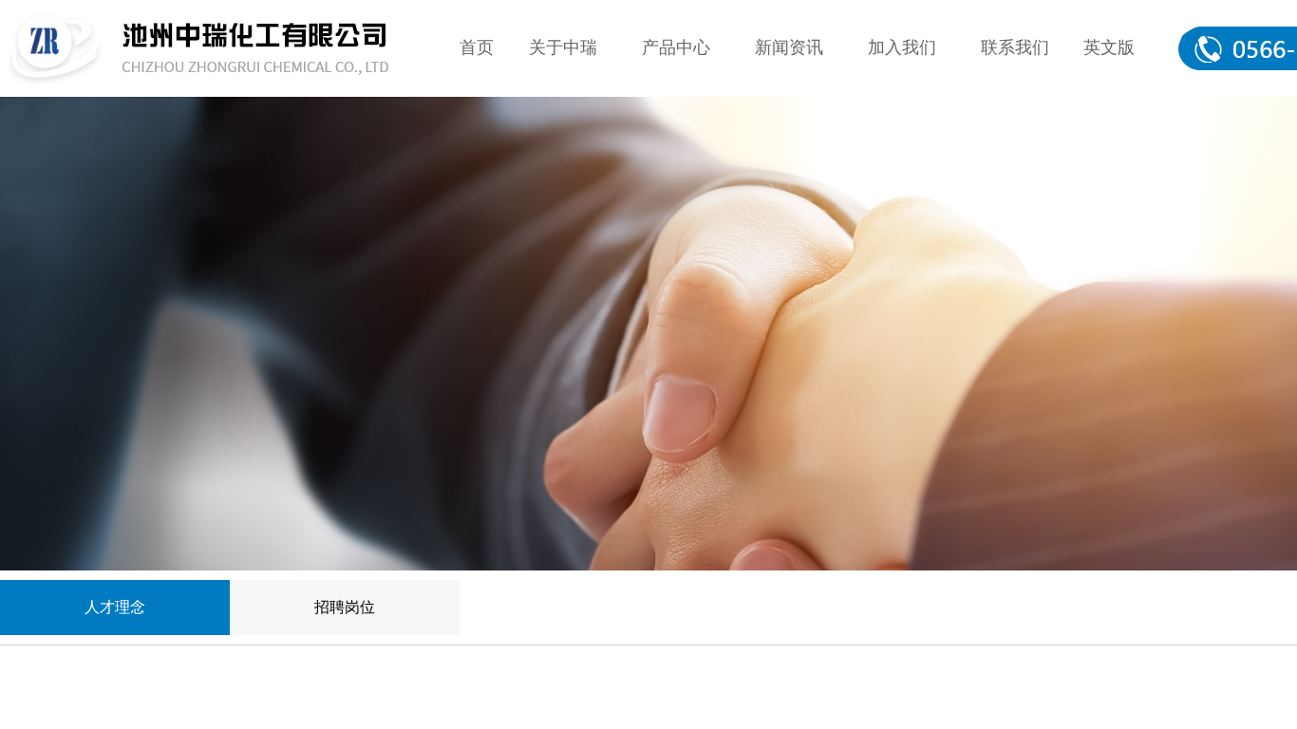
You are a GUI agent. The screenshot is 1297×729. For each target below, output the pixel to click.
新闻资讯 (789, 47)
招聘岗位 (344, 607)
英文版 (1109, 47)
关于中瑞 (563, 47)
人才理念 (115, 607)
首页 (477, 47)
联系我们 (1015, 47)
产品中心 (676, 47)
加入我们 (902, 47)
